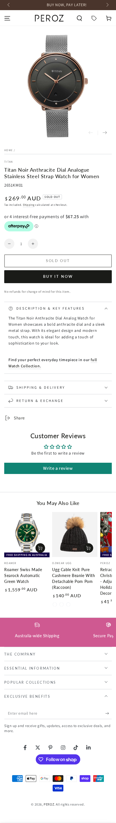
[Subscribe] (108, 713)
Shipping (29, 205)
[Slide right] (107, 5)
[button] (79, 18)
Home (8, 150)
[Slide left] (9, 5)
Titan (8, 162)
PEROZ (49, 804)
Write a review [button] (58, 468)
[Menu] (7, 18)
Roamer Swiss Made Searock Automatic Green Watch (23, 575)
